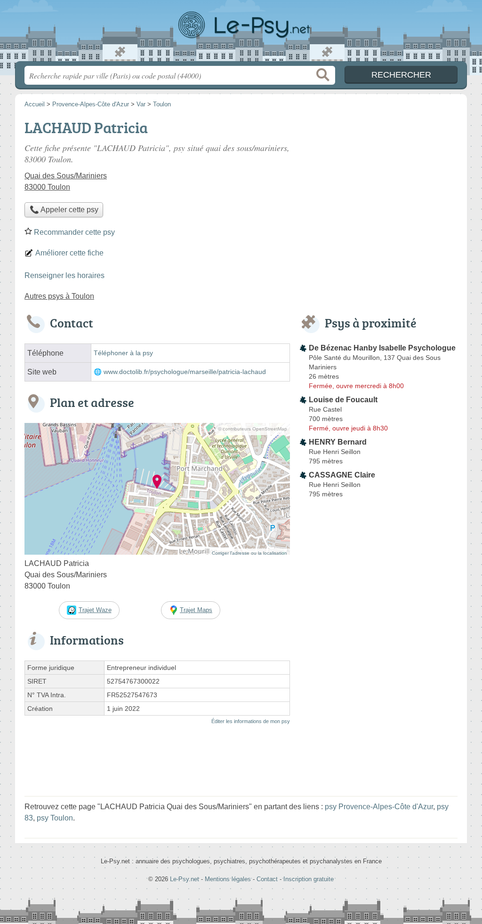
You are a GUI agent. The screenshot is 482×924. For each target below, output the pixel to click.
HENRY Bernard (338, 442)
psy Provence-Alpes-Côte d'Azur (379, 807)
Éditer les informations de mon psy (250, 721)
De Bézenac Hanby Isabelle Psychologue (382, 348)
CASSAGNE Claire (342, 475)
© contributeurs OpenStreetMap (252, 428)
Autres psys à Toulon (59, 296)
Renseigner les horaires (64, 275)
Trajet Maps (196, 609)
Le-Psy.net (241, 33)
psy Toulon (55, 818)
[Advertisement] (378, 181)
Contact (267, 879)
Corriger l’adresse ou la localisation (249, 553)
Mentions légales (228, 879)
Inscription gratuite (308, 879)
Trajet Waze (95, 609)
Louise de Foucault (343, 400)
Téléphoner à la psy (123, 353)
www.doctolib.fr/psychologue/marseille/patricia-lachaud (185, 371)
